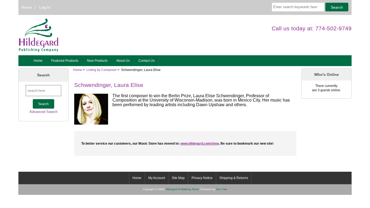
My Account (156, 178)
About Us (123, 61)
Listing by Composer (101, 70)
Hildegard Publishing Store (182, 189)
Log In (44, 7)
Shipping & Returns (233, 178)
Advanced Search (43, 112)
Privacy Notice (202, 178)
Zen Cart (221, 189)
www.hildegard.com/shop (199, 143)
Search (43, 75)
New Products (97, 61)
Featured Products (64, 61)
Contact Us (146, 61)
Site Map (178, 178)
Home (26, 7)
